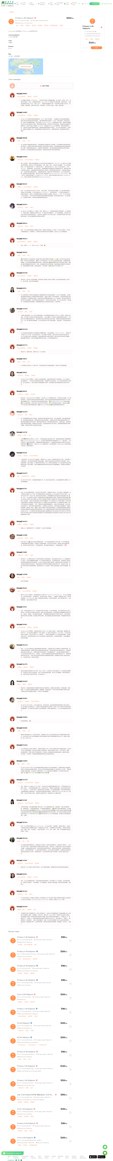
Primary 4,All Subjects (24, 18)
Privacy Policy (67, 1157)
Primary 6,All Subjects (26, 966)
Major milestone (33, 1157)
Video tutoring (40, 1157)
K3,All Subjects (23, 1037)
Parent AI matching (74, 1157)
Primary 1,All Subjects (26, 1009)
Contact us (54, 1157)
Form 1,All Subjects (25, 1109)
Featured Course (47, 1157)
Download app (60, 1157)
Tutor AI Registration (83, 1157)
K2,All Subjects (23, 1023)
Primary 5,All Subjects (26, 1123)
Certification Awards (25, 1157)
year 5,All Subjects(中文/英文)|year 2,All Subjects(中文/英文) (35, 1095)
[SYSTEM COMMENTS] (105, 1153)
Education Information (16, 1157)
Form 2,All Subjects (25, 994)
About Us (9, 1157)
